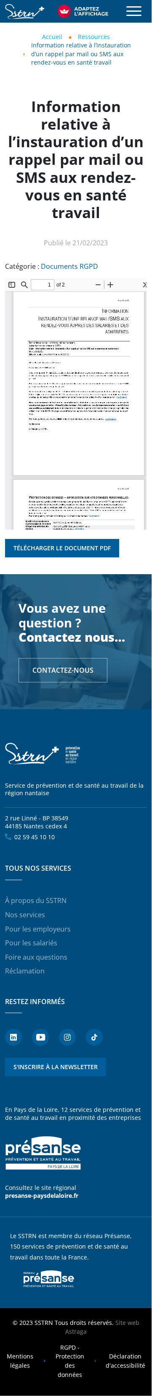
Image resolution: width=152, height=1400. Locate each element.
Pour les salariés (31, 942)
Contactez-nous (62, 670)
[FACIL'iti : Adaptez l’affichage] (83, 11)
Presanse (49, 1278)
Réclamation (25, 971)
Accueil (52, 37)
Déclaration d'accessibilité (125, 1360)
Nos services (25, 914)
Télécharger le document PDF (62, 548)
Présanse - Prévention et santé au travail (43, 1153)
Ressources (94, 37)
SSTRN (43, 754)
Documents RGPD (69, 266)
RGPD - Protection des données (70, 1361)
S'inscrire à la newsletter (55, 1067)
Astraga (76, 1331)
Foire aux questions (36, 957)
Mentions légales (20, 1360)
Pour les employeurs (38, 929)
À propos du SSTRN (36, 900)
